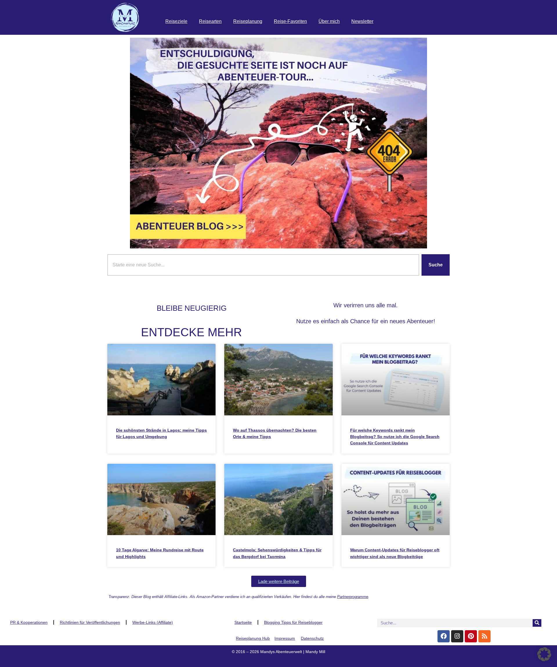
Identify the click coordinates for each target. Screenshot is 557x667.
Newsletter (362, 21)
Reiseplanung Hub (253, 638)
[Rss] (484, 636)
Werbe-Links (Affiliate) (152, 622)
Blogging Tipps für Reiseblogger (293, 622)
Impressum (284, 638)
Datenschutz (312, 638)
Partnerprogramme (352, 597)
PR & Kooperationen (29, 622)
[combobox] (263, 265)
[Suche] (537, 623)
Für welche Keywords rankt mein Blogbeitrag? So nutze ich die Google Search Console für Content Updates (395, 437)
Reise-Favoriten (290, 21)
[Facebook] (443, 636)
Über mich (329, 21)
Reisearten (210, 21)
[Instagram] (457, 636)
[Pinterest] (471, 636)
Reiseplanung (247, 21)
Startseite (243, 622)
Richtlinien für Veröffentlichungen (90, 622)
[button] (278, 581)
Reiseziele (176, 21)
